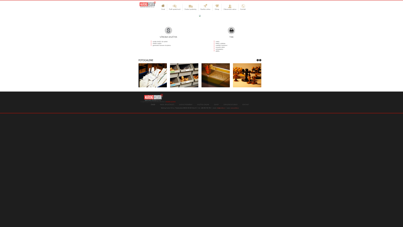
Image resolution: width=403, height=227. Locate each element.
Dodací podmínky (185, 104)
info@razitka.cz (221, 108)
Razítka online (203, 104)
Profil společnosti (167, 104)
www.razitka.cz (235, 108)
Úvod (153, 104)
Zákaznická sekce (230, 104)
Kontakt (245, 104)
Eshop (216, 104)
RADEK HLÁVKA (171, 102)
